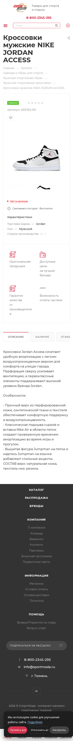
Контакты (36, 544)
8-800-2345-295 (39, 18)
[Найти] (56, 25)
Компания (36, 519)
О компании (36, 527)
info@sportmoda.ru (39, 667)
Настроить (59, 730)
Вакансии (36, 539)
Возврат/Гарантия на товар (36, 622)
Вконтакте (36, 691)
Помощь (36, 614)
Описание (16, 337)
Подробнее (35, 722)
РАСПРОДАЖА (36, 497)
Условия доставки (36, 595)
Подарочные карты (36, 561)
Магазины (36, 583)
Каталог (36, 489)
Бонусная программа (36, 556)
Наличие (42, 337)
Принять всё (18, 730)
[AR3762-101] (36, 155)
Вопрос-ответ (36, 628)
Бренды (36, 506)
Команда (36, 533)
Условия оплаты (36, 589)
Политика (37, 600)
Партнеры (36, 550)
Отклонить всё (39, 730)
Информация (36, 575)
